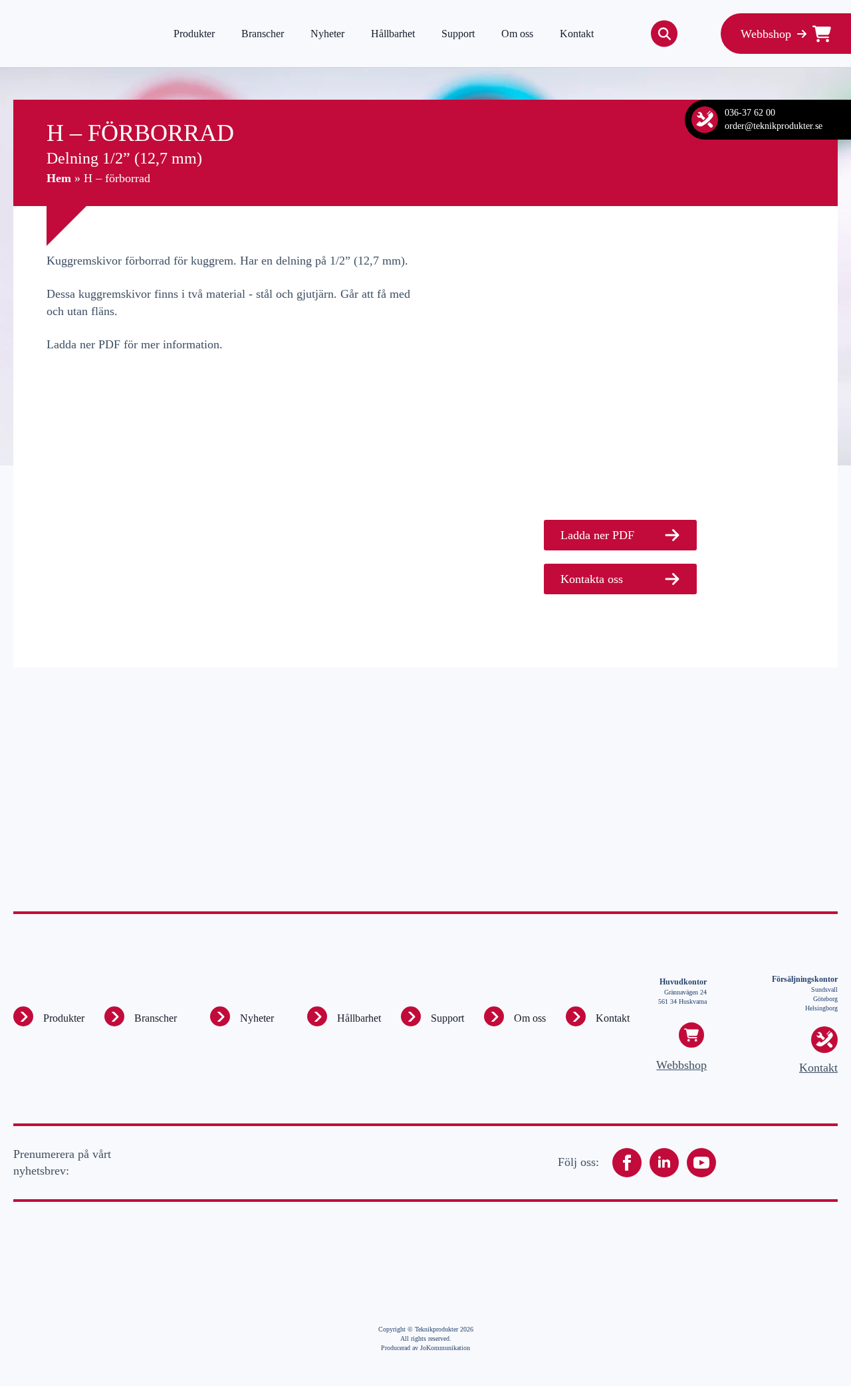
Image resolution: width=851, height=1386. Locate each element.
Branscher (262, 33)
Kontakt (577, 33)
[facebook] (627, 1162)
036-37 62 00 (750, 113)
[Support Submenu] (411, 1016)
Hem (59, 178)
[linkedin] (664, 1162)
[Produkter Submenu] (23, 1016)
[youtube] (701, 1162)
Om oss (517, 33)
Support (458, 33)
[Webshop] (691, 1035)
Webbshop (681, 1065)
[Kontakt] (704, 119)
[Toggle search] (664, 34)
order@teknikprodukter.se (773, 126)
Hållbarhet (393, 33)
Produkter (194, 33)
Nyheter (327, 33)
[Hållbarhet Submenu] (317, 1016)
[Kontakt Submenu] (576, 1016)
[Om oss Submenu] (494, 1016)
